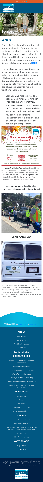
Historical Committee (22, 407)
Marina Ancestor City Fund (22, 411)
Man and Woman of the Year (21, 420)
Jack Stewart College (17, 370)
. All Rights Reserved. (32, 465)
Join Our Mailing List (21, 352)
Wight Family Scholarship (21, 374)
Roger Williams (13, 381)
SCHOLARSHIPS (21, 356)
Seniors (21, 400)
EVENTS (21, 415)
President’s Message (21, 344)
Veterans (21, 404)
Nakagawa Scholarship (21, 366)
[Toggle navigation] (35, 8)
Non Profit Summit (21, 437)
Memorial (22, 381)
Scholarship (29, 370)
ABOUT (21, 332)
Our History (21, 336)
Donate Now (21, 449)
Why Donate (21, 446)
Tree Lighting (21, 433)
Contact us (22, 348)
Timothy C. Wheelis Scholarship (21, 378)
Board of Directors (21, 340)
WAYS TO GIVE (21, 441)
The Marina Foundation (20, 465)
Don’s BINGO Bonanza (21, 423)
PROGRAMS (21, 391)
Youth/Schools (21, 396)
